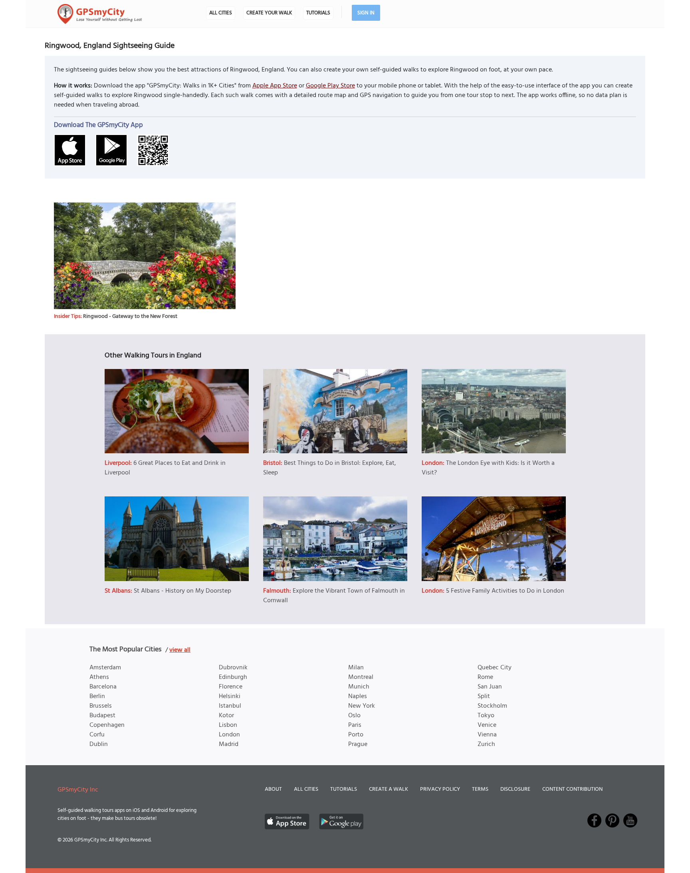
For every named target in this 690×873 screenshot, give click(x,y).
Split (484, 696)
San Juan (490, 687)
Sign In (366, 13)
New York (361, 706)
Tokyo (486, 715)
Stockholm (492, 706)
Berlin (97, 696)
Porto (355, 735)
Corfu (97, 735)
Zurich (486, 744)
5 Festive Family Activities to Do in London (505, 591)
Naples (357, 696)
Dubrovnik (233, 668)
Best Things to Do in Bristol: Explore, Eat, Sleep (329, 468)
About (273, 789)
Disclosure (515, 789)
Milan (356, 668)
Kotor (226, 715)
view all (179, 650)
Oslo (354, 715)
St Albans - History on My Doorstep (182, 591)
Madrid (228, 744)
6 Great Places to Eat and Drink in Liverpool (165, 468)
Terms (480, 789)
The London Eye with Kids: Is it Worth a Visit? (488, 468)
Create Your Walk (269, 13)
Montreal (360, 677)
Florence (230, 687)
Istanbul (230, 706)
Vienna (487, 735)
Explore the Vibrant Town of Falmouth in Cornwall (334, 596)
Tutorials (318, 13)
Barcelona (103, 687)
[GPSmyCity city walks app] (100, 14)
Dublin (98, 744)
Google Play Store (330, 86)
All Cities (220, 13)
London (229, 735)
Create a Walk (388, 789)
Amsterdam (105, 668)
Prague (357, 744)
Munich (358, 687)
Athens (99, 677)
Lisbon (228, 725)
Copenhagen (107, 725)
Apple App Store (274, 86)
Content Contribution (572, 789)
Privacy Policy (440, 789)
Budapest (102, 715)
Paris (354, 725)
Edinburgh (233, 677)
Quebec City (495, 668)
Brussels (100, 706)
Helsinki (229, 696)
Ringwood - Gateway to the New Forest (130, 316)
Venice (487, 725)
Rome (485, 677)
